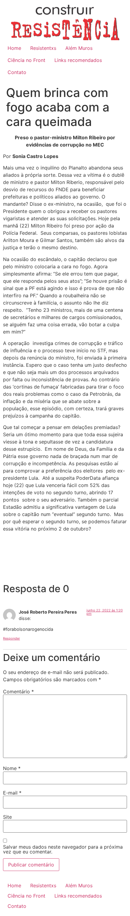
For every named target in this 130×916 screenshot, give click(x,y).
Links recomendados (78, 60)
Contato (17, 72)
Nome (12, 768)
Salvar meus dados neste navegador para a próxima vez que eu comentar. (63, 849)
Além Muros (79, 48)
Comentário (18, 691)
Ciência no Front (26, 60)
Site (7, 816)
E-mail (12, 792)
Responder (11, 638)
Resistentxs (43, 48)
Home (14, 48)
